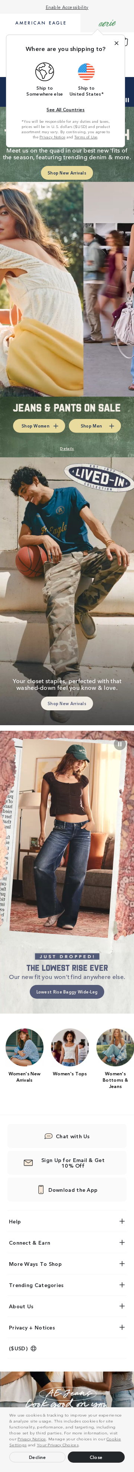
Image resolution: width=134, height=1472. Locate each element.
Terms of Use (86, 137)
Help (15, 1221)
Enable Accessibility (67, 7)
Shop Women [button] (36, 426)
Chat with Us (73, 1136)
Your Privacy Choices (58, 1444)
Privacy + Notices (32, 1327)
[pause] (120, 744)
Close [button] (96, 1457)
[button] (82, 1445)
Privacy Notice (31, 1438)
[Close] (116, 43)
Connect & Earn (29, 1242)
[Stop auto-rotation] (127, 100)
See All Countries (65, 109)
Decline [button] (37, 1457)
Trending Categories (36, 1285)
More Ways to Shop (35, 1263)
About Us (21, 1306)
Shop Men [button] (91, 426)
